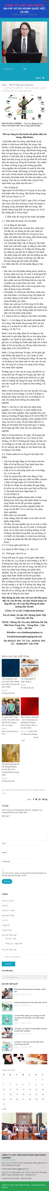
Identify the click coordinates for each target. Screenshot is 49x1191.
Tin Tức (5, 920)
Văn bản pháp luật (9, 935)
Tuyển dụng (6, 930)
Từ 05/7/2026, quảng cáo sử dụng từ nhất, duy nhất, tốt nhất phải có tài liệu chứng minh (30, 1017)
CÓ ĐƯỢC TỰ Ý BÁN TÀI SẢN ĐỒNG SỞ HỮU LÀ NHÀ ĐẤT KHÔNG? (30, 1030)
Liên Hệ (5, 905)
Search (8, 964)
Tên (4, 843)
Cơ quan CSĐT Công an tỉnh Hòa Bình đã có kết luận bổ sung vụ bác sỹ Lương (11, 721)
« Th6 (4, 1109)
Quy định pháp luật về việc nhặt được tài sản (30, 1002)
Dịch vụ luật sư (8, 900)
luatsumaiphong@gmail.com (18, 1169)
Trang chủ (6, 925)
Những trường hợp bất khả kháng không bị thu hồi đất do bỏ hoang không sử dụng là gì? (10, 769)
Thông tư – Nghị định (14, 943)
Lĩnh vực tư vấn (8, 910)
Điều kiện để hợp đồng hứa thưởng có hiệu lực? (30, 990)
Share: (29, 800)
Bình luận (6, 816)
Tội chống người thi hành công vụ (28, 680)
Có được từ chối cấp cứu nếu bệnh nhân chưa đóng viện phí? (29, 1043)
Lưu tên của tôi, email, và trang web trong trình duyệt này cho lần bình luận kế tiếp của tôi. (24, 874)
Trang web (6, 861)
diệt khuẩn (9, 790)
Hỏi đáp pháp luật (8, 693)
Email (4, 852)
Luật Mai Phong (8, 915)
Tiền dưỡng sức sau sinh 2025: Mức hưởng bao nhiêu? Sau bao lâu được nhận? (11, 683)
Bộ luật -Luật (10, 938)
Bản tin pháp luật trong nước (10, 732)
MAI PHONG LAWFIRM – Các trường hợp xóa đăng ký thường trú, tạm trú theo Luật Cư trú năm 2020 (30, 722)
